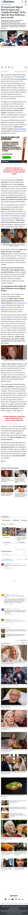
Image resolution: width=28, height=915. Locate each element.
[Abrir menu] (2, 2)
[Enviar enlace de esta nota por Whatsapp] (9, 67)
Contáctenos (15, 903)
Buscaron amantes (20, 129)
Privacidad (21, 903)
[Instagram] (16, 899)
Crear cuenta (23, 549)
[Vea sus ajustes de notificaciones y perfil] (25, 1)
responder (6, 568)
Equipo (24, 903)
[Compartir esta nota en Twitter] (5, 67)
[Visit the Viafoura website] (24, 640)
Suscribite (6, 157)
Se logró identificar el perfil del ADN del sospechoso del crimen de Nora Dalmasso (14, 418)
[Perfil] (14, 896)
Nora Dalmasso (16, 520)
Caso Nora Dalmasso (6, 520)
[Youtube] (12, 899)
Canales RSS (3, 903)
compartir (19, 568)
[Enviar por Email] (12, 67)
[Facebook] (5, 899)
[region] (14, 595)
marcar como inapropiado (23, 569)
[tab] (7, 559)
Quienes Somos (9, 903)
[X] (9, 899)
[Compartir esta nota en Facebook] (2, 67)
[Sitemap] (22, 899)
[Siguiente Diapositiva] (26, 535)
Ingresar (22, 1)
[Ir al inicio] (8, 1)
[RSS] (19, 899)
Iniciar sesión (17, 549)
